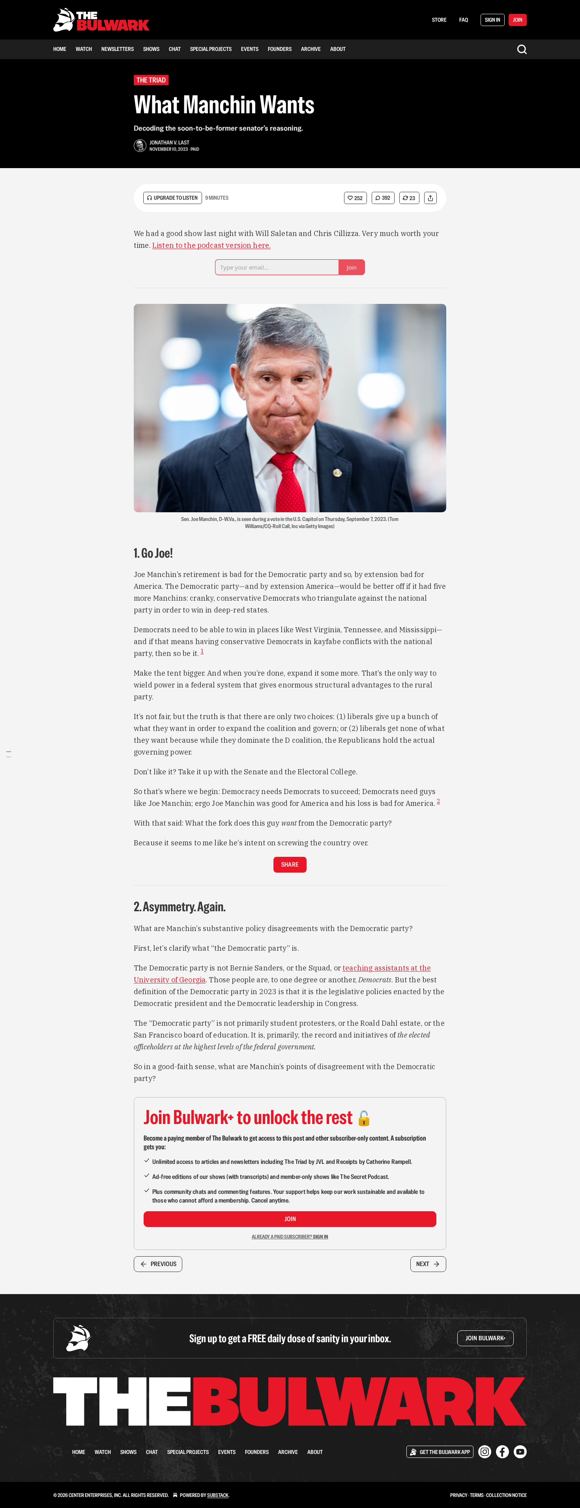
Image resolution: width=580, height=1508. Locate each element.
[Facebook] (502, 1451)
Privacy (459, 1495)
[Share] (430, 198)
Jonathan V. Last (169, 142)
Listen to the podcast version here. (211, 245)
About (338, 48)
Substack (217, 1495)
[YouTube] (520, 1451)
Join (290, 1219)
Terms (477, 1495)
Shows (151, 48)
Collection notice (506, 1495)
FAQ (463, 19)
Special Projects (211, 48)
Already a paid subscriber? (290, 1236)
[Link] (122, 553)
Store (439, 19)
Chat (175, 48)
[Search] (522, 49)
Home (59, 48)
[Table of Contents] (8, 754)
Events (249, 48)
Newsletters (117, 48)
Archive (311, 48)
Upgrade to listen (176, 197)
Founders (280, 48)
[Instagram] (484, 1451)
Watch (84, 48)
